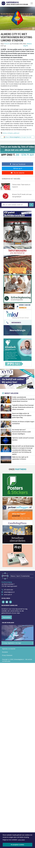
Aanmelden (7, 617)
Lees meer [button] (21, 840)
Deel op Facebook (18, 164)
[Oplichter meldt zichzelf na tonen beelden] (6, 440)
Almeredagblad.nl (12, 2)
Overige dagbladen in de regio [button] (11, 643)
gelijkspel (16, 133)
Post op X (18, 168)
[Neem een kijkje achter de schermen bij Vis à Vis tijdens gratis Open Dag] (6, 416)
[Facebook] (3, 602)
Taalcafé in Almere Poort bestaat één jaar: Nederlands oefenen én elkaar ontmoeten (23, 407)
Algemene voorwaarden (8, 648)
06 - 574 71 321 (25, 154)
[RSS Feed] (10, 602)
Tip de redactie (19, 173)
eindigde (10, 133)
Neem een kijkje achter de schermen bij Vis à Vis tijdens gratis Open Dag (21, 415)
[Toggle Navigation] (31, 3)
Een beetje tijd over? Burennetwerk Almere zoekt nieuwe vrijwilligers (21, 431)
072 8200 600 (8, 590)
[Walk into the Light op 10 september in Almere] (6, 459)
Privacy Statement (7, 655)
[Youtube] (7, 602)
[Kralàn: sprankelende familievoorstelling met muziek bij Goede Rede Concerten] (6, 399)
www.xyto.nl (8, 594)
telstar (5, 133)
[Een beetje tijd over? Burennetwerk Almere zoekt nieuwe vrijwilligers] (6, 432)
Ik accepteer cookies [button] (17, 844)
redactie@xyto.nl (9, 592)
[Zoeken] (31, 205)
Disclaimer (5, 652)
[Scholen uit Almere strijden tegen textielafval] (6, 424)
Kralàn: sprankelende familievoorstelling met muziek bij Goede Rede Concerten (23, 399)
